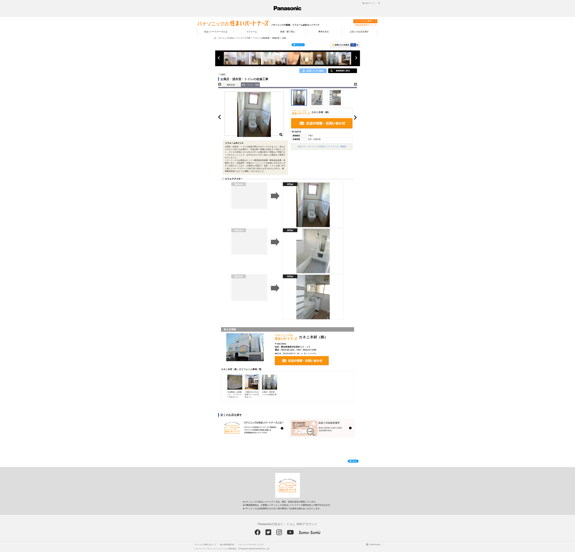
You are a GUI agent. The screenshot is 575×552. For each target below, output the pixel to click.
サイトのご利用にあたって (205, 544)
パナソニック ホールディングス (251, 544)
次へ (356, 58)
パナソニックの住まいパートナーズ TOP (234, 38)
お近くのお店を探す (359, 31)
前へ (219, 58)
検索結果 (275, 38)
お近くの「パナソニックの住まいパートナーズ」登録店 (321, 146)
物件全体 (231, 85)
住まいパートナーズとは (215, 31)
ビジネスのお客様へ (364, 21)
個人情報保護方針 (227, 544)
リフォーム (251, 31)
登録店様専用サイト (364, 25)
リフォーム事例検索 (261, 38)
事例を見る (323, 31)
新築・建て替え (287, 31)
